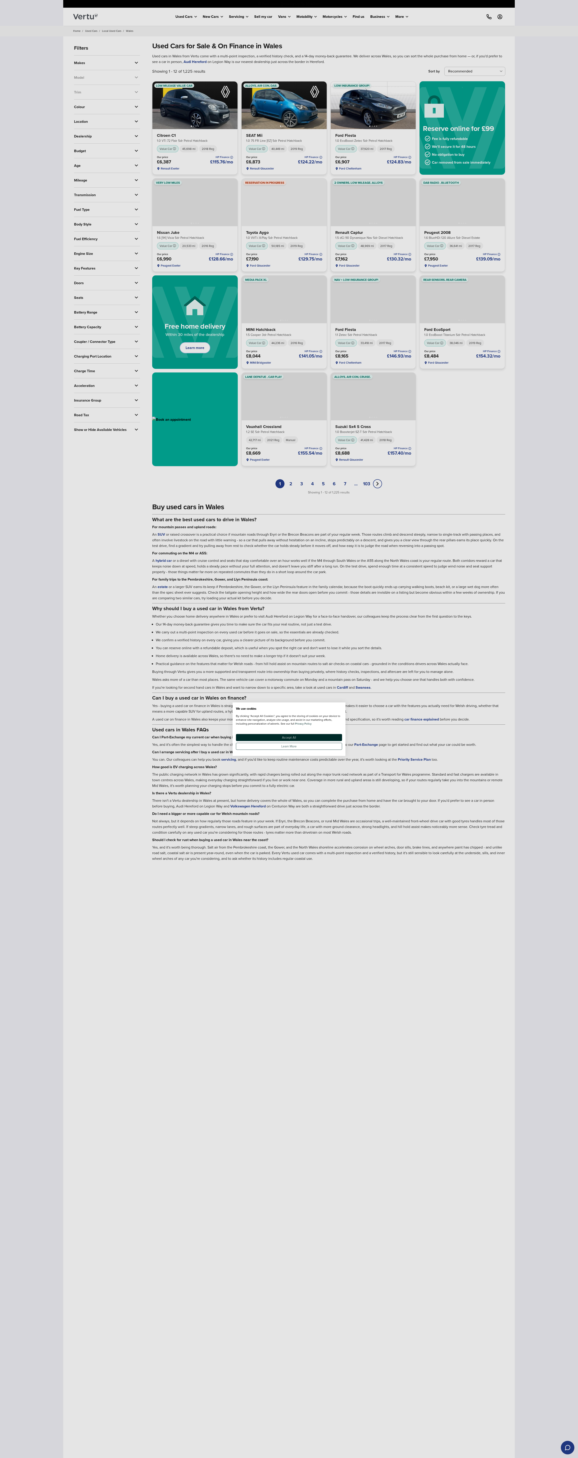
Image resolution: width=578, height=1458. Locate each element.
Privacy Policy (303, 723)
